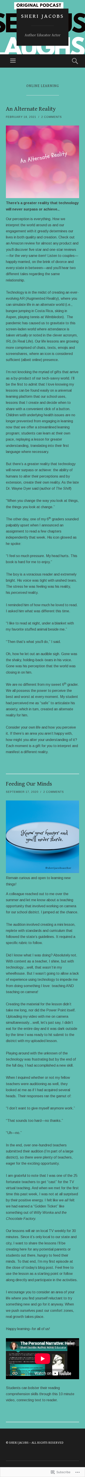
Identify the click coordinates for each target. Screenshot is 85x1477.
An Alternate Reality (31, 108)
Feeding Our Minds (29, 783)
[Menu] (13, 61)
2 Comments (51, 117)
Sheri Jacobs (42, 16)
